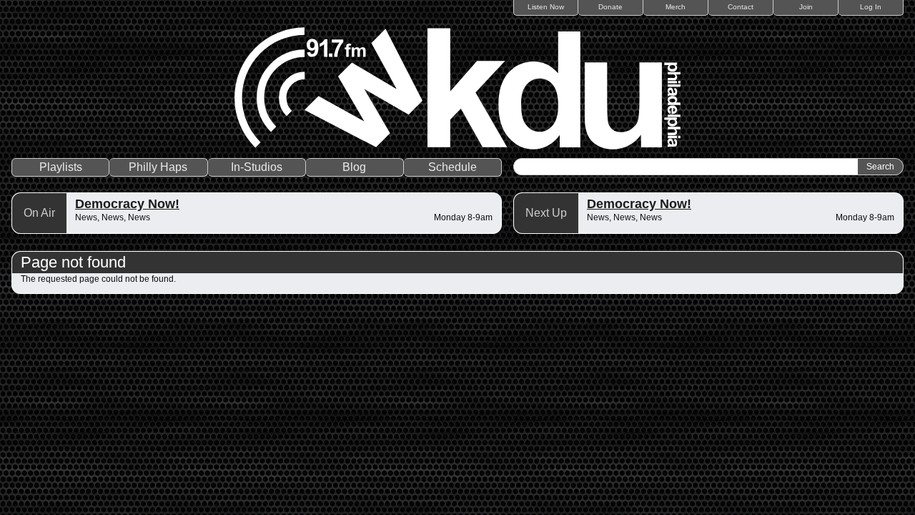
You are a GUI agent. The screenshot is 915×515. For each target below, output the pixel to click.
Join (806, 7)
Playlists (60, 167)
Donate (610, 7)
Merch (676, 7)
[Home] (457, 88)
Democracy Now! (127, 204)
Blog (354, 167)
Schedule (452, 167)
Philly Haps (158, 167)
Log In (870, 7)
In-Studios (256, 167)
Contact (740, 7)
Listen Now (546, 7)
